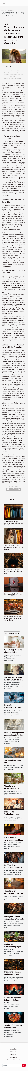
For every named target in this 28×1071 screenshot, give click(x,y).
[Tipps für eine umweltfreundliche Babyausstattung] (14, 778)
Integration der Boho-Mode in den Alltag (13, 78)
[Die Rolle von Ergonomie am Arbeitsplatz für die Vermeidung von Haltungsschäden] (14, 724)
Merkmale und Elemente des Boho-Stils (13, 71)
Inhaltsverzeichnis (13, 67)
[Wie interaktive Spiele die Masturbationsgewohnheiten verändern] (14, 752)
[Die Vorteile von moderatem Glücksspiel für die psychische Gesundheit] (14, 857)
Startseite (3, 10)
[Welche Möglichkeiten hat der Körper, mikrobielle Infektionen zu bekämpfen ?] (14, 1017)
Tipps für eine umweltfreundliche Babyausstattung (11, 788)
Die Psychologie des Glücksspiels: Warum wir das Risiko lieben (13, 919)
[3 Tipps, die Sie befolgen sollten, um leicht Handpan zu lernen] (13, 560)
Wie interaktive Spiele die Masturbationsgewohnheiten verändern (15, 764)
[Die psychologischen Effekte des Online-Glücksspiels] (14, 964)
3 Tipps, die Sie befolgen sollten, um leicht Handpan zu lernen (13, 572)
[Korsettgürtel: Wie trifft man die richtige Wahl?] (13, 584)
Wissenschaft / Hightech (13, 1060)
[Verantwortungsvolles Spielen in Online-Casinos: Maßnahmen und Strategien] (14, 989)
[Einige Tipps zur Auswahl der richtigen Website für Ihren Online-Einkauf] (13, 607)
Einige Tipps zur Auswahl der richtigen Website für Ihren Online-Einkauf (13, 618)
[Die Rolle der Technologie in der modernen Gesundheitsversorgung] (14, 804)
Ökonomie (13, 1054)
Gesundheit (11, 10)
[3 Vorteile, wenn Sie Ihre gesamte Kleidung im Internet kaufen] (13, 536)
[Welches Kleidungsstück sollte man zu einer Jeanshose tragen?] (13, 512)
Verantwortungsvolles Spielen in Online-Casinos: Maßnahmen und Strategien (12, 1001)
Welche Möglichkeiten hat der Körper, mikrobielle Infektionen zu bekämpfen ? (13, 1029)
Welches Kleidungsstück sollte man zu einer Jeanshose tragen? (13, 523)
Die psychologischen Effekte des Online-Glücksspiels (12, 974)
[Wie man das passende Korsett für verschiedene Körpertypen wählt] (14, 669)
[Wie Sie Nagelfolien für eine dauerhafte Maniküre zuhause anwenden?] (14, 642)
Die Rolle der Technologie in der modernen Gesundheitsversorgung (13, 815)
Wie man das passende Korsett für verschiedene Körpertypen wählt (13, 680)
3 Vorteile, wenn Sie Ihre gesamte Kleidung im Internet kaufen (13, 547)
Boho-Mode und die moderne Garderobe (13, 72)
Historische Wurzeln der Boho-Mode (13, 69)
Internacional (13, 1052)
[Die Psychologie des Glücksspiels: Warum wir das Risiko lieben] (14, 908)
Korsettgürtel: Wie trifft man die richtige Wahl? (13, 595)
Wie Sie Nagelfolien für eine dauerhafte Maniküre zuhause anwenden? (13, 653)
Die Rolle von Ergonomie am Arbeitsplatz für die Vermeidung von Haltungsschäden (14, 736)
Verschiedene (13, 1057)
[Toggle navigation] (4, 2)
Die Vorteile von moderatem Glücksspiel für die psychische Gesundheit (13, 869)
